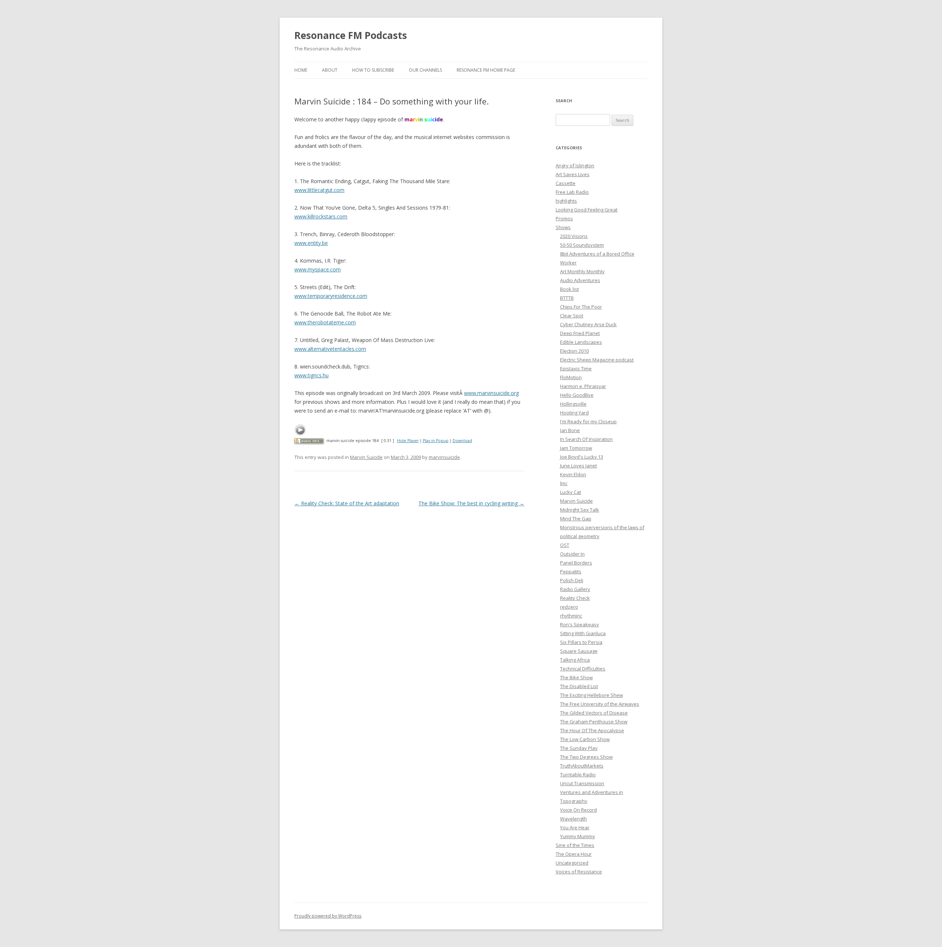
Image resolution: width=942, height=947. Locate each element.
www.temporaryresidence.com (330, 295)
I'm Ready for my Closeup (588, 421)
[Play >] (300, 430)
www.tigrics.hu (311, 375)
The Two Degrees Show (586, 757)
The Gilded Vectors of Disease (594, 712)
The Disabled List (579, 686)
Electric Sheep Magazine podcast (597, 359)
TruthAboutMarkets (581, 765)
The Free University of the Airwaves (599, 704)
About (329, 70)
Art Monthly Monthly (582, 271)
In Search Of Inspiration (586, 439)
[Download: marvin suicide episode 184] (309, 440)
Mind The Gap (575, 518)
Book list (569, 289)
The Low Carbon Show (585, 739)
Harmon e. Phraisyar (583, 386)
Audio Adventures (580, 280)
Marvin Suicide (366, 457)
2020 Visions (574, 236)
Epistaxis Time (576, 368)
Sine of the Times (575, 845)
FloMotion (571, 377)
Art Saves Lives (572, 174)
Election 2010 (574, 351)
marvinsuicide (444, 457)
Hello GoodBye (577, 395)
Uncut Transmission (582, 783)
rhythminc (571, 615)
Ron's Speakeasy (579, 624)
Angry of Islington (575, 165)
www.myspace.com (317, 269)
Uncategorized (572, 862)
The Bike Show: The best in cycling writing (471, 503)
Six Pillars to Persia (581, 642)
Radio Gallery (575, 589)
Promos (564, 218)
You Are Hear (574, 827)
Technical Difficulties (582, 668)
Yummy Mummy (577, 836)
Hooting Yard (574, 412)
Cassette (566, 183)
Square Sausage (579, 651)
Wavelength (573, 818)
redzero (569, 607)
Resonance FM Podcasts (350, 35)
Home (300, 70)
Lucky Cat (570, 492)
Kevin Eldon (573, 474)
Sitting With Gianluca (583, 633)
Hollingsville (573, 403)
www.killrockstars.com (320, 216)
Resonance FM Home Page (486, 70)
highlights (566, 200)
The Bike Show (576, 677)
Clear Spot (571, 315)
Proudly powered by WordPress (327, 916)
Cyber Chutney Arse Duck (588, 324)
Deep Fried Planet (580, 333)
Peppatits (570, 571)
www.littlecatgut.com (319, 189)
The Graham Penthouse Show (593, 721)
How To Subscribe (373, 70)
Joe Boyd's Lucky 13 (581, 456)
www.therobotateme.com (325, 322)
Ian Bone (570, 430)
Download (462, 440)
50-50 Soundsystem (582, 245)
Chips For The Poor (581, 306)
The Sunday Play (579, 748)
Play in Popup (436, 440)
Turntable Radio (578, 774)
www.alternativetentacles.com (330, 348)
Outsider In (572, 554)
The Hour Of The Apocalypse (592, 730)
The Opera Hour (574, 854)
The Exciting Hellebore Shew (591, 695)
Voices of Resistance (579, 871)
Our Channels (425, 70)
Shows (563, 227)
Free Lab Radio (572, 192)
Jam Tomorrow (576, 448)
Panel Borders (576, 562)
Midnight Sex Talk (579, 509)
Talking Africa (575, 659)
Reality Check (575, 598)
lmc (563, 483)
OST (564, 545)
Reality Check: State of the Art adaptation (346, 503)
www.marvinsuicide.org (491, 392)
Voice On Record (578, 810)
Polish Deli (571, 580)
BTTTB (567, 298)
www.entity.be (311, 242)
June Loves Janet (578, 465)
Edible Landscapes (581, 342)
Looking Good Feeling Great (586, 209)
